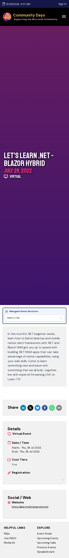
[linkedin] (23, 408)
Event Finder (44, 533)
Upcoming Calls (46, 542)
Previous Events (46, 547)
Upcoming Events (47, 538)
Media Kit (9, 542)
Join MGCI (10, 538)
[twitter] (30, 408)
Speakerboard (45, 551)
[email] (59, 408)
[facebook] (45, 408)
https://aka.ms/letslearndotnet (30, 506)
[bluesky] (37, 408)
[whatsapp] (52, 408)
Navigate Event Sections (23, 311)
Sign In (62, 4)
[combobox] (34, 318)
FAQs (7, 533)
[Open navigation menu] (63, 16)
